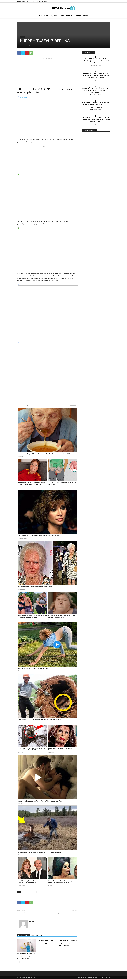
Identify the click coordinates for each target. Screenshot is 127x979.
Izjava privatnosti (21, 1)
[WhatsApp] (31, 53)
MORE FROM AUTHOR (37, 935)
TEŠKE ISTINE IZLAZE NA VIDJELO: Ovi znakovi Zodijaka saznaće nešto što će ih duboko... (95, 61)
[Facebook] (19, 53)
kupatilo (29, 892)
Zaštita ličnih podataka (42, 1)
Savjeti (85, 16)
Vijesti (62, 16)
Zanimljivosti (43, 16)
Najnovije (54, 16)
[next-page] (21, 962)
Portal (91, 65)
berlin (23, 892)
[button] (107, 16)
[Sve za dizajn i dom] (63, 8)
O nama (33, 1)
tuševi (39, 892)
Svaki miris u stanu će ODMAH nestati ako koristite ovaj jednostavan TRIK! (46, 942)
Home (18, 20)
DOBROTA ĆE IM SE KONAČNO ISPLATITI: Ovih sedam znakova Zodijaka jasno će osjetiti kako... (95, 90)
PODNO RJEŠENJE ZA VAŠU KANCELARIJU (29, 913)
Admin (23, 45)
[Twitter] (23, 53)
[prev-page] (18, 962)
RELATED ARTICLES (23, 935)
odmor (34, 892)
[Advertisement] (47, 72)
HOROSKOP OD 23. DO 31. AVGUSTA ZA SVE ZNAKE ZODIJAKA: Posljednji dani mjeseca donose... (95, 105)
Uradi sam (69, 16)
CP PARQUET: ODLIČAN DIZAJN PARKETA (65, 913)
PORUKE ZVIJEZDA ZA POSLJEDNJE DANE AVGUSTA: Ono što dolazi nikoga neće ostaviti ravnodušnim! (96, 75)
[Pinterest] (27, 53)
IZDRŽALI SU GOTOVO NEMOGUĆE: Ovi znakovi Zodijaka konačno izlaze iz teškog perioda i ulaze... (96, 120)
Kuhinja (78, 16)
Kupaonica (24, 20)
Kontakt (28, 1)
